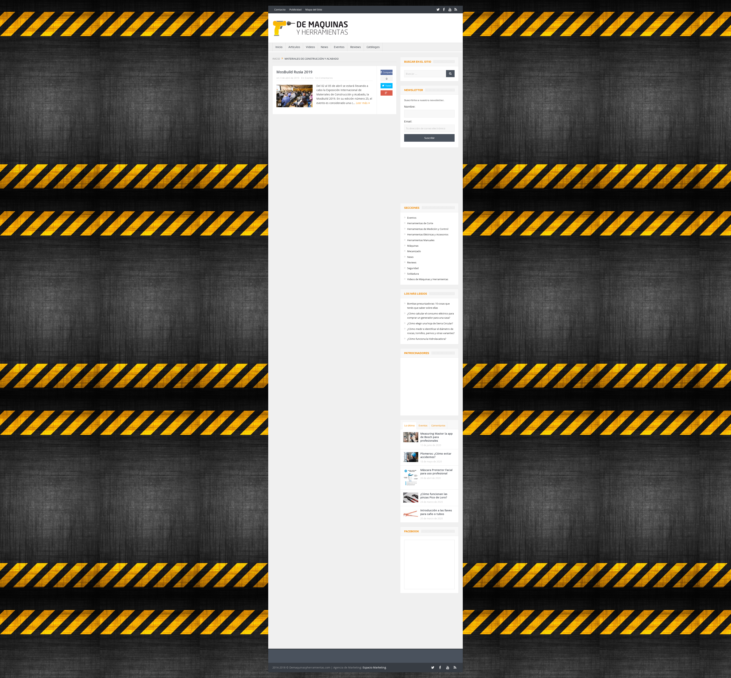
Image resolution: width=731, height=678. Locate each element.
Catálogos (373, 47)
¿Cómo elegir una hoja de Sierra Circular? (430, 323)
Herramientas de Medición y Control (427, 229)
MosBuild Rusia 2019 (294, 72)
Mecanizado (414, 251)
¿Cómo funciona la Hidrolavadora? (426, 339)
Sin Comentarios (324, 77)
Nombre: (409, 106)
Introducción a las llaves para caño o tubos (436, 512)
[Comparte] (387, 93)
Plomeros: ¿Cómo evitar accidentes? (435, 455)
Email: (408, 121)
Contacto (280, 9)
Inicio (279, 47)
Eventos (339, 47)
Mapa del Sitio (313, 9)
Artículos (294, 47)
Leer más (362, 103)
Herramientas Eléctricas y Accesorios (427, 234)
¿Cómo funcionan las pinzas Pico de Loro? (433, 495)
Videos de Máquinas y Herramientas (427, 279)
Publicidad (295, 9)
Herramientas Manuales (420, 240)
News (324, 47)
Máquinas (412, 245)
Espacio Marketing (374, 667)
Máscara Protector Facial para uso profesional (436, 471)
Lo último (409, 425)
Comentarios (438, 425)
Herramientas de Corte (420, 223)
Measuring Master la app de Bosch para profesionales (436, 437)
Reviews (355, 47)
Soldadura (413, 273)
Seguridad (413, 268)
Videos (310, 47)
